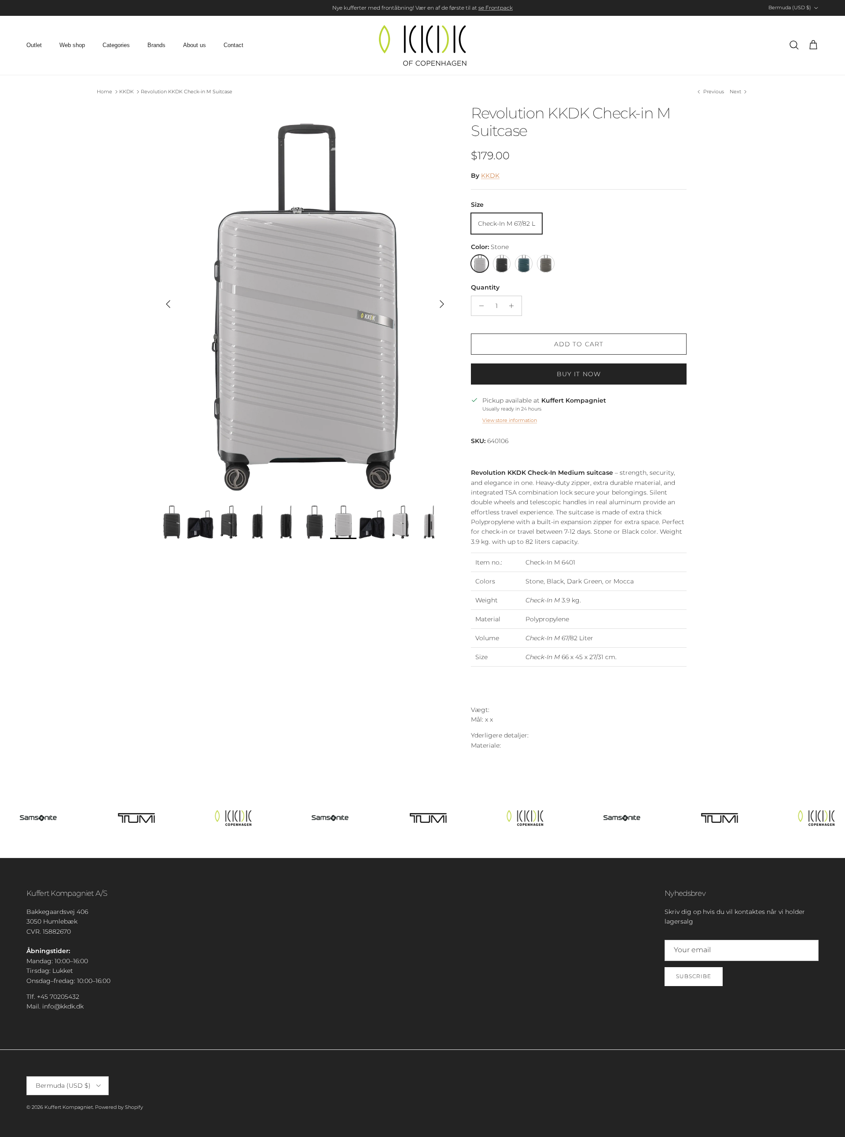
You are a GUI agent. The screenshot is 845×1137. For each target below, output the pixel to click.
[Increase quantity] (514, 305)
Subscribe (693, 976)
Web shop (72, 45)
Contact (233, 45)
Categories (116, 45)
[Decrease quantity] (479, 305)
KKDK (126, 91)
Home (104, 91)
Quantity (485, 287)
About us (194, 45)
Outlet (34, 45)
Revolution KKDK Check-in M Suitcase (186, 91)
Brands (156, 45)
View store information (509, 420)
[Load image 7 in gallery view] (305, 299)
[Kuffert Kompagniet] (422, 45)
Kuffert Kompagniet (68, 1107)
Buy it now (579, 374)
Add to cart (578, 344)
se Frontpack (495, 7)
